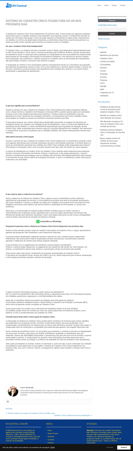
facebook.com (99, 42)
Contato (123, 5)
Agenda (103, 52)
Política (51, 443)
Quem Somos (53, 433)
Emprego (103, 74)
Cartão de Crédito (107, 61)
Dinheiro (103, 68)
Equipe (114, 5)
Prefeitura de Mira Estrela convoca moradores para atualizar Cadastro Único (110, 109)
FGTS (102, 83)
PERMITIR (124, 447)
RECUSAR (110, 447)
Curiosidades (105, 65)
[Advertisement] (49, 88)
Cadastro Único (106, 58)
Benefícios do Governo (109, 55)
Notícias (9, 409)
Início (99, 5)
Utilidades (104, 96)
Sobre (106, 5)
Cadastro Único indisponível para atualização (73, 415)
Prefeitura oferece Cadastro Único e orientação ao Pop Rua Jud (112, 132)
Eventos (103, 77)
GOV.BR (103, 86)
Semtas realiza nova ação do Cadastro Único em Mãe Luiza (30, 413)
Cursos (103, 71)
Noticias (51, 436)
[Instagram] (8, 402)
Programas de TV (107, 92)
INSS (102, 89)
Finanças (103, 80)
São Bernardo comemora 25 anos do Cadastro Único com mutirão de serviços (111, 123)
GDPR (52, 447)
